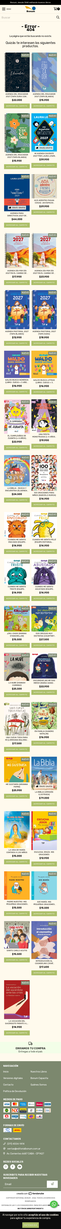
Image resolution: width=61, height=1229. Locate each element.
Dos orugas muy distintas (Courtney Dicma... (44, 634)
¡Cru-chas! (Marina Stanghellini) (17, 634)
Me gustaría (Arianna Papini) (17, 785)
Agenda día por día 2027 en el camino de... (17, 272)
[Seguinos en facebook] (12, 1166)
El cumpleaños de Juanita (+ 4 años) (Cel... (17, 437)
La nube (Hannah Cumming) (16, 684)
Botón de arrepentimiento (30, 1209)
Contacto (8, 1084)
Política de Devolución (14, 1091)
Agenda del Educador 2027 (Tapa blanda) (44, 95)
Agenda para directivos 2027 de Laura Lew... (16, 214)
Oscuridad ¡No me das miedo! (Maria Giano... (44, 681)
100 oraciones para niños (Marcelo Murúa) (44, 494)
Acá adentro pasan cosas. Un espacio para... (44, 201)
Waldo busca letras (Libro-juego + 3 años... (44, 381)
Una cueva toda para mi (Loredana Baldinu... (16, 738)
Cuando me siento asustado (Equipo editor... (44, 587)
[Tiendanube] (30, 1195)
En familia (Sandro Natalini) (44, 732)
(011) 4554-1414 (15, 1143)
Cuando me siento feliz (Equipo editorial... (44, 540)
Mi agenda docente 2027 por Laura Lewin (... (44, 154)
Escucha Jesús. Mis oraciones (44, 853)
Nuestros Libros (39, 1071)
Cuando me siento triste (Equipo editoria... (17, 587)
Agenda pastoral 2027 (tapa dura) (44, 332)
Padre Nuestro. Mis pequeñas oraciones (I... (16, 903)
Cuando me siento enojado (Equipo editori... (17, 540)
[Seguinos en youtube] (19, 1166)
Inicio (6, 1071)
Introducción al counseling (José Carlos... (44, 962)
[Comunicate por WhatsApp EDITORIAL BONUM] (54, 1204)
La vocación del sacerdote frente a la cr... (17, 1022)
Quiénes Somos (39, 1084)
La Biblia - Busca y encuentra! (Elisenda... (17, 489)
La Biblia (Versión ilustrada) (44, 793)
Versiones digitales (13, 1078)
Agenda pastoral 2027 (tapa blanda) (16, 332)
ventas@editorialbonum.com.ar (23, 1148)
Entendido (30, 1225)
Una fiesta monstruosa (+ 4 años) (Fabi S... (44, 435)
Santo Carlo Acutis (17, 950)
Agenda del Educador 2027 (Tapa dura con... (17, 95)
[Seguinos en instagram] (5, 1166)
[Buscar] (57, 17)
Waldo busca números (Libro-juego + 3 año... (16, 381)
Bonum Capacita (39, 1078)
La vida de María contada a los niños (16, 851)
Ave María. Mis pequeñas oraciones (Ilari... (44, 903)
